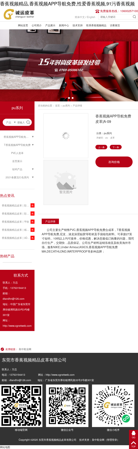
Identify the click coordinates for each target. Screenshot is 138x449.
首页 (57, 105)
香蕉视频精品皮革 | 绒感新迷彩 (18, 229)
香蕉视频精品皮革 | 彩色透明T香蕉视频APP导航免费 (18, 213)
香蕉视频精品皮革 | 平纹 (15, 221)
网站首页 (23, 25)
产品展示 (50, 25)
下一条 (115, 147)
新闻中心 (64, 25)
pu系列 (66, 105)
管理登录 (112, 439)
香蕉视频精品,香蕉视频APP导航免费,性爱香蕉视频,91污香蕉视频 (67, 3)
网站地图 (5, 447)
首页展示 (17, 161)
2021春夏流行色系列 (17, 177)
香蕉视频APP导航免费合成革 (19, 137)
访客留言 (115, 25)
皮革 (112, 137)
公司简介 (37, 25)
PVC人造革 (17, 153)
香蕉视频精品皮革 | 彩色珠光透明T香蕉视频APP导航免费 (18, 205)
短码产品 (17, 169)
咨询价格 (114, 162)
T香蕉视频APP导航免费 (17, 145)
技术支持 (78, 25)
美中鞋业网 (25, 349)
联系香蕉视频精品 (96, 25)
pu (106, 137)
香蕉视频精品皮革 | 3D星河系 (18, 238)
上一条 (101, 147)
